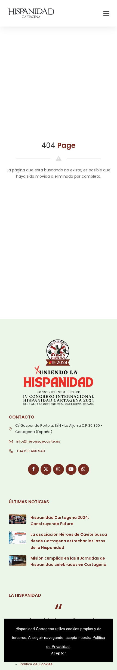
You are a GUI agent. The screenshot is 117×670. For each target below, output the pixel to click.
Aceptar (58, 653)
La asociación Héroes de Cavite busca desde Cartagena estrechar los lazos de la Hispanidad (68, 541)
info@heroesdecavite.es (38, 441)
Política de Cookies (36, 664)
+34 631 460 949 (30, 451)
